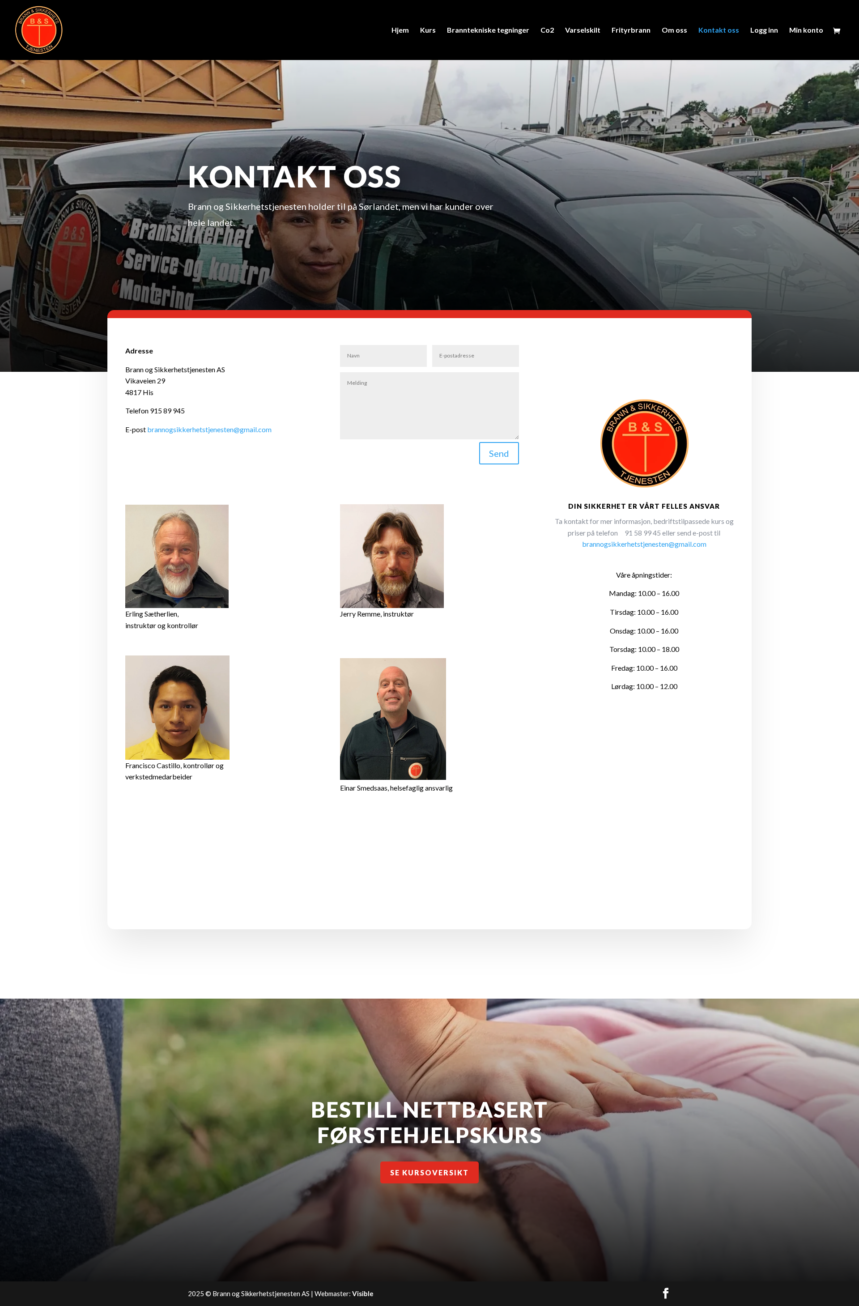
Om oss (674, 30)
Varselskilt (582, 30)
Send (499, 453)
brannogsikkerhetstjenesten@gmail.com (209, 429)
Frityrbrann (631, 30)
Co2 (547, 30)
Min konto (806, 30)
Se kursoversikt (429, 1172)
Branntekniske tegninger (488, 30)
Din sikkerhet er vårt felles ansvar (644, 506)
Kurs (428, 30)
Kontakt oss (718, 30)
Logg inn (764, 30)
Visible (363, 1293)
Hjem (400, 30)
